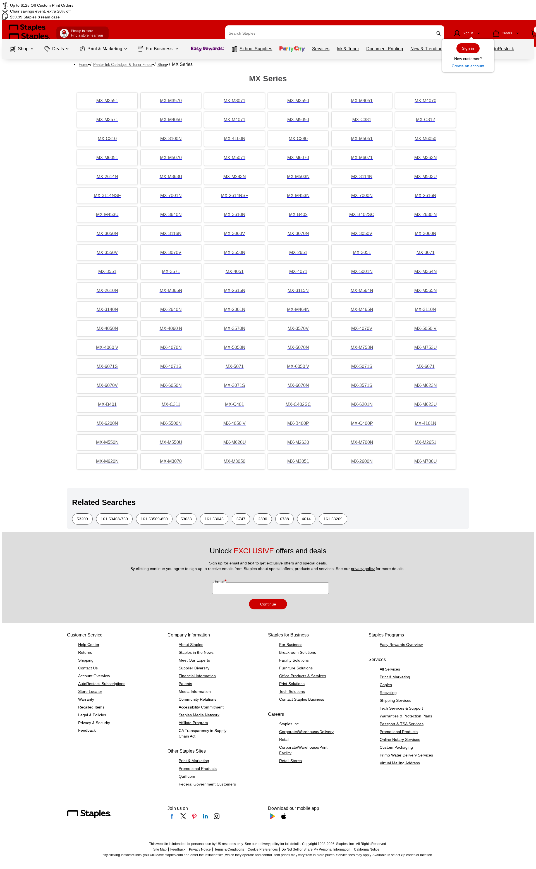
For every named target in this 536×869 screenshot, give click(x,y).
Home (83, 65)
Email (220, 581)
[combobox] (334, 33)
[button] (438, 33)
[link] (91, 5)
